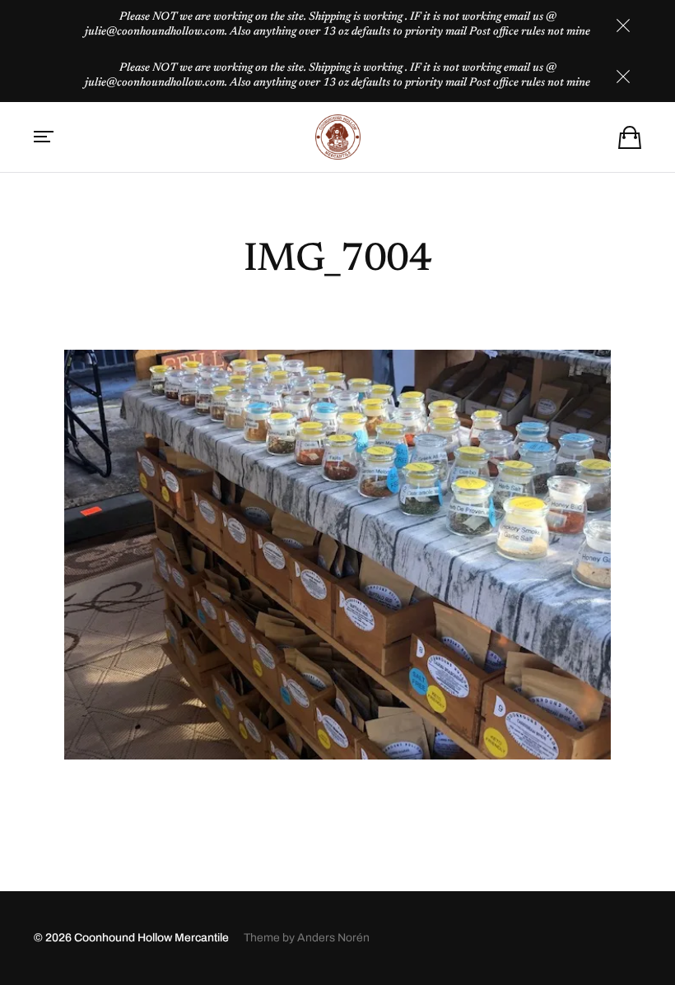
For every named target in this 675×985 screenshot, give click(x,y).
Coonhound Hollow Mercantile (151, 938)
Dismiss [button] (623, 25)
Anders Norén (333, 938)
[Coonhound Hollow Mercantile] (337, 137)
